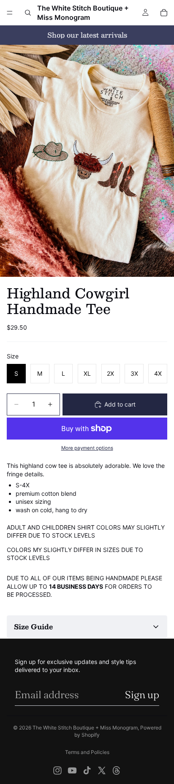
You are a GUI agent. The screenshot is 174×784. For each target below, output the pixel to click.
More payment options (87, 448)
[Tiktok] (87, 770)
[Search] (28, 12)
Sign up (142, 694)
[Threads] (116, 770)
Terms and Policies (87, 752)
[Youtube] (72, 770)
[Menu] (9, 12)
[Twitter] (102, 770)
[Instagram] (57, 770)
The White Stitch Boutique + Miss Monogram (85, 727)
